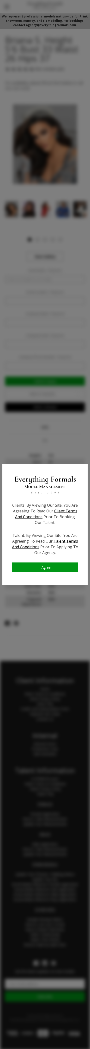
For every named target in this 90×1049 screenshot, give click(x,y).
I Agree (45, 567)
